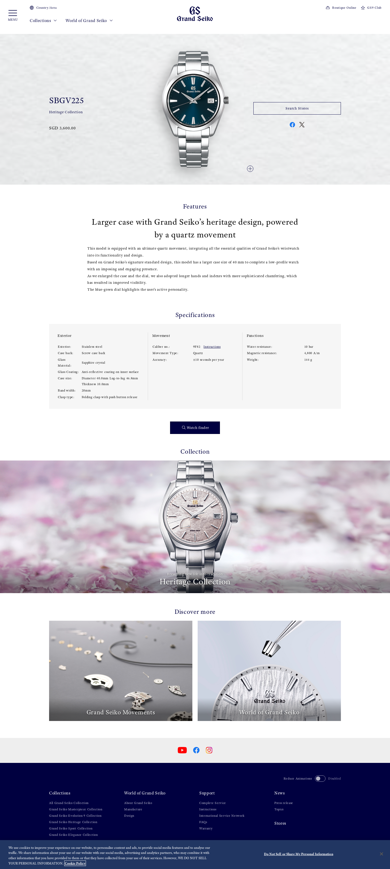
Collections (41, 20)
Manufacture (133, 809)
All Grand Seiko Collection (69, 803)
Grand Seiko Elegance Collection (73, 835)
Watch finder (198, 427)
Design (129, 816)
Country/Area (46, 8)
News (279, 793)
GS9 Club (374, 8)
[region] (195, 854)
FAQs (203, 822)
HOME (53, 32)
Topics (279, 809)
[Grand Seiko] (195, 13)
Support (207, 793)
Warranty (206, 828)
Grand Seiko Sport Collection (71, 828)
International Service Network (221, 816)
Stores (280, 823)
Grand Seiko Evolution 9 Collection (75, 816)
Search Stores (297, 108)
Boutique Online (344, 8)
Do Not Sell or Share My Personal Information (298, 854)
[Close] (381, 854)
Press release (283, 803)
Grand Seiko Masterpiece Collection (75, 809)
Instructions (211, 347)
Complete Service (212, 803)
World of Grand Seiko (87, 20)
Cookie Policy (75, 863)
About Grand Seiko (138, 803)
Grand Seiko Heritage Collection (73, 822)
